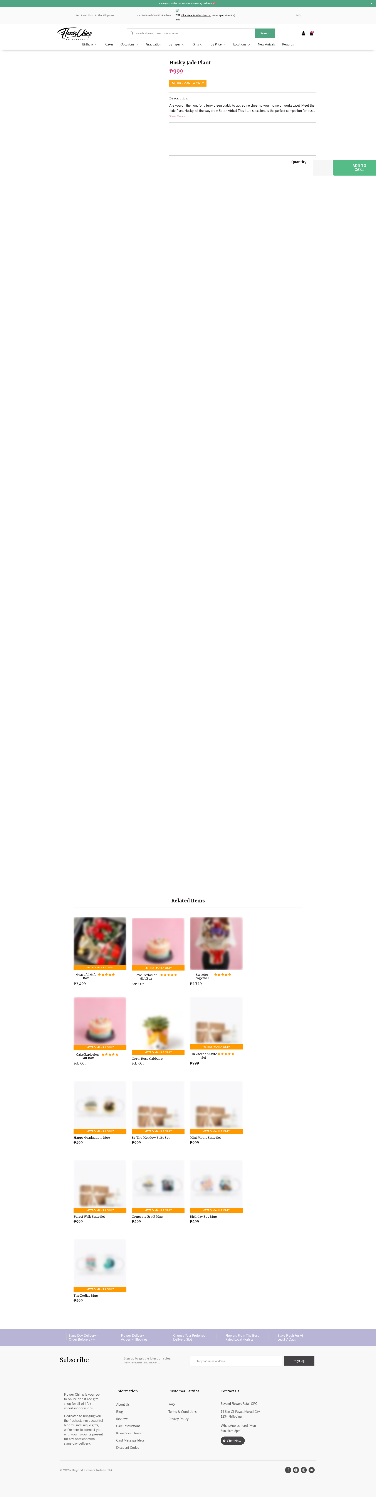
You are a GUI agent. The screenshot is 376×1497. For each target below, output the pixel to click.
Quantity (298, 162)
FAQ (298, 15)
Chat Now (234, 1441)
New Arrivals (266, 44)
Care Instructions (128, 1426)
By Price (216, 44)
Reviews (122, 1419)
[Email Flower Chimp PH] (312, 1470)
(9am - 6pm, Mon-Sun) (208, 15)
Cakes (109, 44)
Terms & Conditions (182, 1411)
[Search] (129, 33)
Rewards (288, 44)
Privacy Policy (178, 1419)
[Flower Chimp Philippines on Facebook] (288, 1470)
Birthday (88, 44)
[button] (106, 974)
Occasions (128, 44)
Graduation (153, 44)
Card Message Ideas (130, 1440)
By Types (175, 44)
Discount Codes (127, 1447)
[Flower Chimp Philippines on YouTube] (296, 1470)
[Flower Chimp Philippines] (92, 33)
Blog (119, 1411)
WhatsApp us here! (234, 1425)
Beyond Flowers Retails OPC (92, 1470)
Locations (240, 44)
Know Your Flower (129, 1433)
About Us (123, 1404)
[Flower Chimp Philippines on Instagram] (304, 1470)
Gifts (196, 44)
